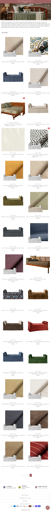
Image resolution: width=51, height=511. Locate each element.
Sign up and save (25, 503)
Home (25, 9)
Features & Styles (25, 498)
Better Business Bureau (11, 487)
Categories (25, 495)
